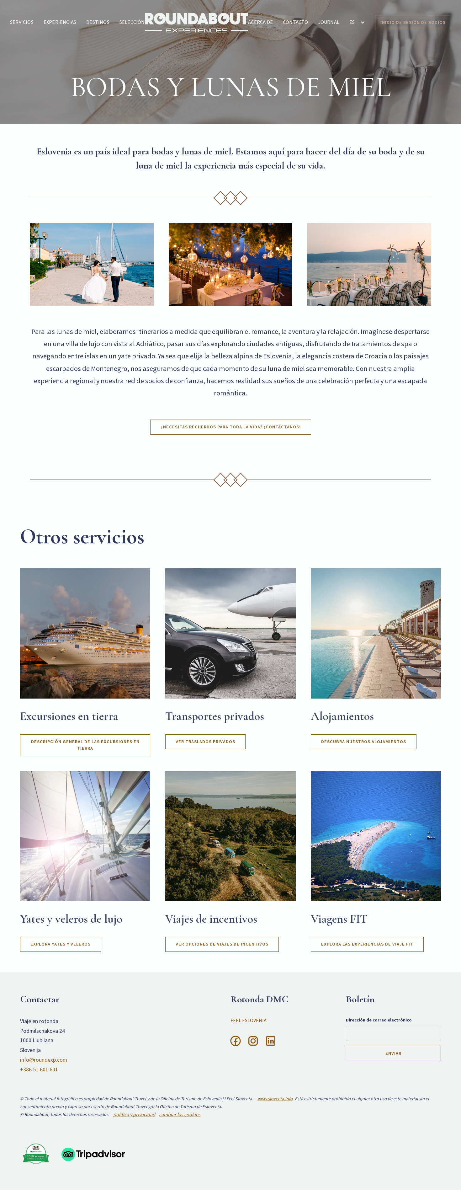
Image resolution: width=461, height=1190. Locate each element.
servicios (22, 22)
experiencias (60, 22)
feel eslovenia (248, 1020)
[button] (357, 22)
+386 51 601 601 (39, 1070)
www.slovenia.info (275, 1099)
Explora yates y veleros (60, 944)
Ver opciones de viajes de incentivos (222, 944)
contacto (295, 22)
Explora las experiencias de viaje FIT (367, 944)
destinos (97, 22)
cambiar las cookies (179, 1114)
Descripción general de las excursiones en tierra (85, 745)
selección (132, 22)
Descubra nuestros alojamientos (363, 741)
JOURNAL (328, 22)
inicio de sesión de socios (413, 22)
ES (352, 22)
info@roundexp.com (43, 1060)
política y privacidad (134, 1114)
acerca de (260, 22)
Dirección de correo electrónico (379, 1020)
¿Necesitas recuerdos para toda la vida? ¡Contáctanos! (231, 427)
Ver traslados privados (205, 741)
